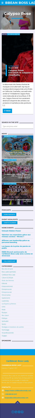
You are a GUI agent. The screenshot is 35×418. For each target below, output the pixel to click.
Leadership (5, 301)
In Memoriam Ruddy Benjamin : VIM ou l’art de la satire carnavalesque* (17, 176)
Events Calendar (10, 222)
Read (8, 111)
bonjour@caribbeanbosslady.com (16, 398)
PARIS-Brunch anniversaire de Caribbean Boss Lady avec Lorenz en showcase (17, 254)
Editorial (4, 283)
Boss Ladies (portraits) (9, 272)
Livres (3, 307)
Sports (4, 324)
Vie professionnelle (8, 333)
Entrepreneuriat (7, 289)
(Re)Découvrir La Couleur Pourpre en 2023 (17, 200)
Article (4, 34)
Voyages (4, 336)
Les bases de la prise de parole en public (16, 247)
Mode (3, 309)
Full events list (9, 261)
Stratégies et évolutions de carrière (13, 327)
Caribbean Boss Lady (10, 136)
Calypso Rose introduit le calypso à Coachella (20, 72)
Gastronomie (6, 298)
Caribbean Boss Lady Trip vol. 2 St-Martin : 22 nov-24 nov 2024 (17, 153)
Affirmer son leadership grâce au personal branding (16, 241)
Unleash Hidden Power (11, 231)
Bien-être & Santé (7, 269)
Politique (4, 318)
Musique (4, 312)
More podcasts (9, 214)
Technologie (5, 330)
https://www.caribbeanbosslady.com (18, 390)
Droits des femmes (8, 280)
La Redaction (13, 66)
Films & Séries (6, 295)
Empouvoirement (7, 286)
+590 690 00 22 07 (11, 394)
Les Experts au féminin (9, 304)
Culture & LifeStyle (13, 34)
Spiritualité (5, 321)
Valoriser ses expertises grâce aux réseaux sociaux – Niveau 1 (16, 236)
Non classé (5, 315)
